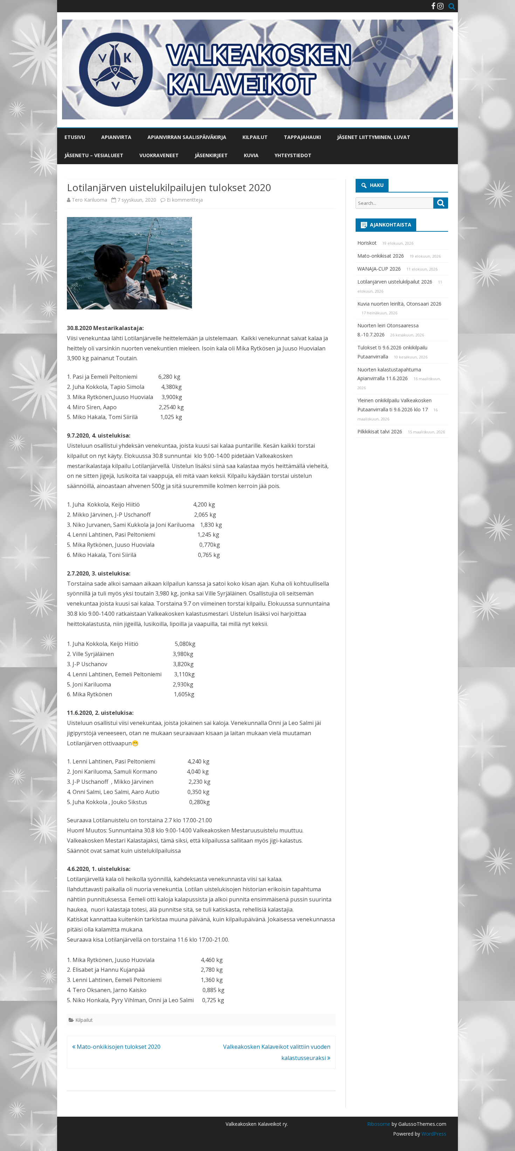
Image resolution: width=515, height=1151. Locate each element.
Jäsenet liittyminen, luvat (373, 137)
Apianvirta (116, 137)
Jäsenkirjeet (211, 155)
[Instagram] (440, 6)
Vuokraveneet (159, 155)
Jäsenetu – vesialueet (93, 155)
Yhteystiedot (293, 155)
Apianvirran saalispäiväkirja (186, 137)
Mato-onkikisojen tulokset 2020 (117, 1047)
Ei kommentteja (185, 199)
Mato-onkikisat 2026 (380, 255)
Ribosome (378, 1124)
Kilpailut (255, 137)
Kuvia (251, 155)
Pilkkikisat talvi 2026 (379, 431)
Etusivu (74, 137)
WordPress (433, 1133)
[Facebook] (433, 6)
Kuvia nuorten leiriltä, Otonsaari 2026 (399, 303)
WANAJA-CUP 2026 (379, 268)
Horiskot (367, 242)
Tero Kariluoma (89, 199)
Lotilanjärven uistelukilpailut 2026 (394, 281)
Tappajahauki (302, 137)
